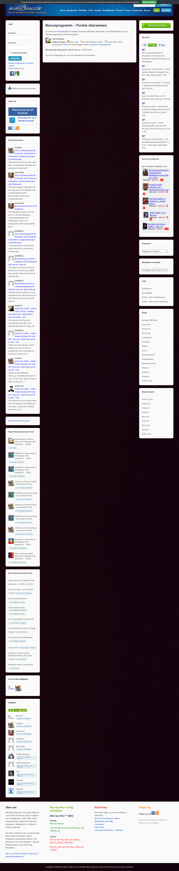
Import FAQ (99, 827)
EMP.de (145, 346)
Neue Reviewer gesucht (17, 599)
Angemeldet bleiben (19, 53)
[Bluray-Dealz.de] (25, 11)
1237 (120, 42)
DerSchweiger (20, 439)
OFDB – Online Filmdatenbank (153, 297)
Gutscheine (99, 824)
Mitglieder (12, 702)
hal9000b (18, 453)
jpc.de (144, 351)
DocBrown (20, 739)
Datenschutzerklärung (14, 857)
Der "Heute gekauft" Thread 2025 (21, 619)
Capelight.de (147, 338)
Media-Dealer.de (148, 355)
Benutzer (12, 33)
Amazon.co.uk (147, 399)
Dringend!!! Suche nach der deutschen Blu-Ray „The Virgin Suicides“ (20, 656)
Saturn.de (145, 372)
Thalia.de (145, 377)
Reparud (19, 716)
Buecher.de (146, 333)
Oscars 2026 (13, 648)
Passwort (12, 43)
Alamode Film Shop (149, 320)
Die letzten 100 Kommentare (19, 421)
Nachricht (94, 45)
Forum (127, 10)
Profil (65, 45)
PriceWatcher (109, 10)
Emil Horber (20, 747)
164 (76, 42)
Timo (18, 772)
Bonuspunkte (63, 32)
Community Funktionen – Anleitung (109, 830)
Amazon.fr (146, 408)
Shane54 (18, 540)
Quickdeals (72, 10)
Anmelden (166, 10)
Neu (11, 710)
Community (137, 10)
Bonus (147, 10)
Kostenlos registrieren (16, 63)
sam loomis (20, 731)
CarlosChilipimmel (23, 763)
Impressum (32, 854)
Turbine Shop (147, 381)
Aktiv (16, 710)
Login (156, 10)
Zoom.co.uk (146, 434)
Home (62, 10)
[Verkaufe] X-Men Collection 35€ (20, 665)
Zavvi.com (146, 425)
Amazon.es (146, 404)
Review (119, 10)
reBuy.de (145, 368)
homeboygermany (23, 754)
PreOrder (83, 10)
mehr (165, 166)
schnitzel (18, 482)
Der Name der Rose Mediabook (20, 637)
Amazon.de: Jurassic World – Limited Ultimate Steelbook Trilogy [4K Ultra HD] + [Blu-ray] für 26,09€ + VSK (156, 72)
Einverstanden (149, 2)
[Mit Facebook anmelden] (12, 75)
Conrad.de (146, 342)
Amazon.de (146, 329)
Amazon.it (145, 412)
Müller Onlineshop (149, 364)
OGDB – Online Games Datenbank (155, 302)
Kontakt (23, 854)
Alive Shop (146, 325)
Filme (91, 10)
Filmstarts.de (147, 289)
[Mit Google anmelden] (17, 75)
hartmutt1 (19, 789)
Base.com (145, 417)
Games (98, 10)
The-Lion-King (20, 554)
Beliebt (23, 710)
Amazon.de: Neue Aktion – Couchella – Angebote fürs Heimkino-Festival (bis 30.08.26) (156, 86)
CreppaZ (19, 780)
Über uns (9, 854)
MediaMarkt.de (147, 359)
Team (16, 854)
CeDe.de (145, 421)
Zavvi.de (145, 430)
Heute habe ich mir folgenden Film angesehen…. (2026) (25, 441)
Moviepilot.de (147, 293)
